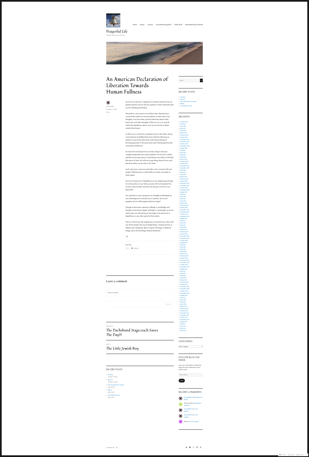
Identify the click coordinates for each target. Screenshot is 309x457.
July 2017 (182, 324)
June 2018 (183, 300)
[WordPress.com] (200, 447)
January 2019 (184, 284)
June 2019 (183, 273)
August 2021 (183, 218)
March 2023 (183, 177)
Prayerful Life (117, 31)
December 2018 (184, 286)
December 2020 (184, 236)
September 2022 (185, 190)
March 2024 (183, 159)
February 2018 (184, 308)
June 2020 (183, 247)
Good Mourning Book (163, 25)
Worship (110, 374)
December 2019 (184, 260)
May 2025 (183, 128)
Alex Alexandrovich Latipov (116, 385)
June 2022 (183, 196)
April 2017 (183, 330)
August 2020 (183, 242)
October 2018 (184, 291)
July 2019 (182, 271)
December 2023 (184, 166)
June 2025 (183, 126)
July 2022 (182, 194)
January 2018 (184, 311)
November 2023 (184, 168)
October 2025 (184, 122)
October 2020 (184, 240)
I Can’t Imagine (194, 421)
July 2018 (182, 297)
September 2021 (185, 216)
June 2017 (183, 326)
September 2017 (185, 319)
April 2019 (183, 278)
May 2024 (183, 155)
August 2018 (183, 295)
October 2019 (184, 264)
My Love (110, 380)
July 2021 (182, 220)
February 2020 (184, 256)
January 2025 (184, 137)
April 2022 (183, 201)
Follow (182, 380)
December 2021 (184, 210)
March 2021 (183, 229)
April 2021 (183, 227)
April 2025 (183, 130)
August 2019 (183, 269)
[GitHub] (197, 447)
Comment (168, 304)
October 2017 (184, 317)
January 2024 (184, 163)
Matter (110, 390)
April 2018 (183, 304)
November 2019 (184, 262)
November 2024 (184, 141)
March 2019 (183, 280)
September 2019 (185, 267)
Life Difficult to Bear (114, 395)
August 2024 (183, 148)
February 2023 (184, 179)
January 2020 (184, 258)
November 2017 (184, 315)
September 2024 (185, 146)
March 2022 (183, 203)
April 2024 (183, 157)
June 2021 (183, 223)
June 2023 (183, 170)
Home (135, 25)
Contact (150, 25)
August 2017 (183, 322)
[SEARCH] (201, 80)
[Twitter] (186, 447)
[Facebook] (190, 447)
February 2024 (184, 161)
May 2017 (183, 328)
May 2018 (183, 302)
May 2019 (183, 275)
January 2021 (184, 234)
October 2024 (184, 144)
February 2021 (184, 232)
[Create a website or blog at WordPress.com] (116, 447)
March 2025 (183, 133)
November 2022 (184, 185)
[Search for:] (189, 80)
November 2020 (184, 238)
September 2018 (185, 293)
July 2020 (182, 245)
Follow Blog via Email (189, 359)
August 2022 (183, 192)
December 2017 (184, 313)
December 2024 (184, 139)
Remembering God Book (194, 25)
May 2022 (183, 199)
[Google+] (193, 447)
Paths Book (178, 25)
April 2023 (183, 174)
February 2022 (184, 205)
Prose (108, 112)
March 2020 (183, 253)
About (142, 25)
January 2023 (184, 181)
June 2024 (183, 152)
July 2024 (182, 150)
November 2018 (184, 289)
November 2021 (184, 212)
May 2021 (183, 225)
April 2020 (183, 251)
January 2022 (184, 207)
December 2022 (184, 183)
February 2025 (184, 135)
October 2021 (184, 214)
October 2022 (184, 188)
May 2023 (183, 172)
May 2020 (183, 249)
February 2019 (184, 282)
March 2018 (183, 306)
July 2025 (182, 124)
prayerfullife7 (110, 106)
